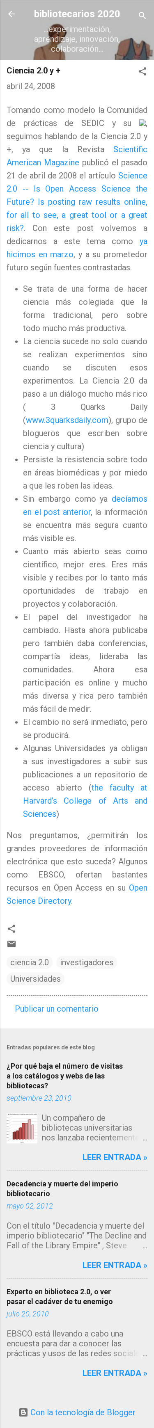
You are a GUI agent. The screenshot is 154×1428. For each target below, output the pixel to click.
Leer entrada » (115, 1157)
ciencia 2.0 (29, 962)
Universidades (35, 979)
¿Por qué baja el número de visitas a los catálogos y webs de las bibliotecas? (65, 1076)
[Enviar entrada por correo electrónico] (11, 946)
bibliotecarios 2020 (77, 14)
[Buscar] (142, 16)
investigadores (86, 962)
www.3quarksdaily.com (67, 420)
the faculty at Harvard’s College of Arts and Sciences (85, 801)
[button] (142, 72)
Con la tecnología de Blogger (82, 1412)
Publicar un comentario (57, 1009)
